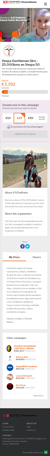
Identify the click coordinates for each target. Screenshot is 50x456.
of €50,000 (30, 369)
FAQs (29, 427)
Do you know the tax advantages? (26, 127)
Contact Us (31, 430)
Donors (37, 257)
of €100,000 (30, 359)
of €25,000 (30, 387)
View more (38, 396)
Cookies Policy (8, 430)
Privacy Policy (8, 427)
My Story (14, 257)
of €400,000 (30, 351)
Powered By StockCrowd (33, 452)
